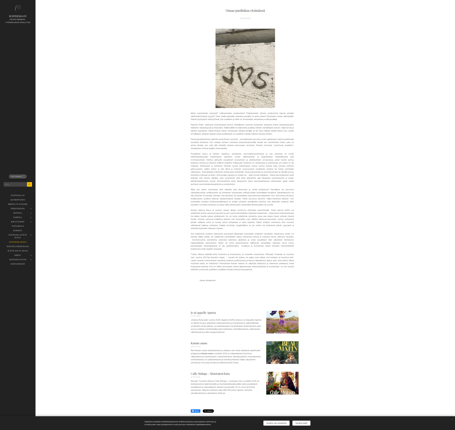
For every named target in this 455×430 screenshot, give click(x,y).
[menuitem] (18, 195)
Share (197, 411)
